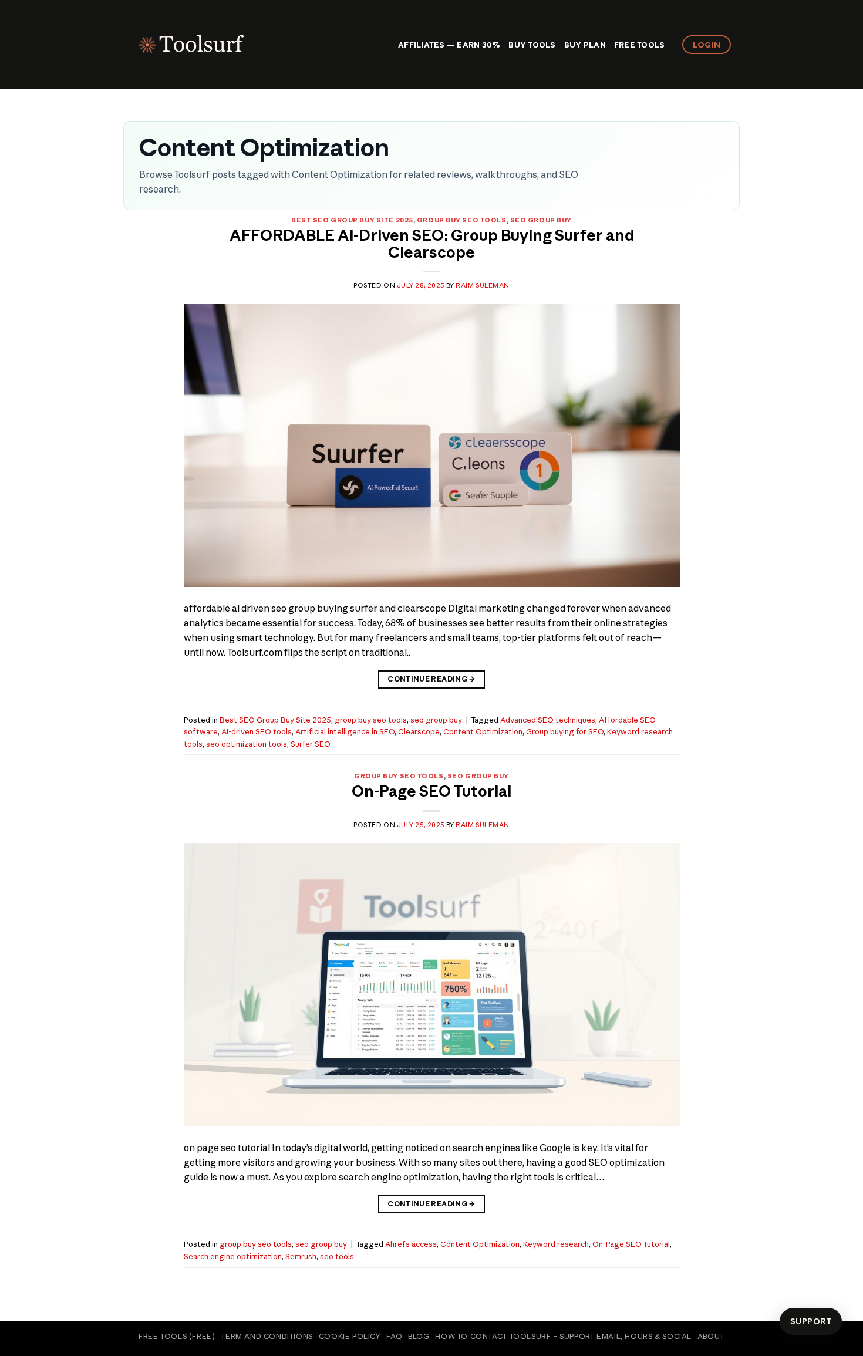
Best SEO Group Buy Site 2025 (352, 220)
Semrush (300, 1256)
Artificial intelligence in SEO (345, 731)
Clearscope (419, 731)
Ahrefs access (411, 1244)
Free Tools (639, 44)
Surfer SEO (311, 743)
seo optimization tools (246, 743)
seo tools (337, 1256)
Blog (418, 1336)
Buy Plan (585, 44)
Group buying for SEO (565, 731)
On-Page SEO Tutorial (431, 791)
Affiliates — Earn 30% (449, 44)
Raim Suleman (483, 285)
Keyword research (556, 1244)
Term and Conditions (267, 1336)
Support (810, 1321)
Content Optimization (482, 731)
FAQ (394, 1336)
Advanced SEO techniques (547, 719)
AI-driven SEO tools (256, 731)
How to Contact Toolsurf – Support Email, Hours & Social (563, 1336)
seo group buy (541, 220)
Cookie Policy (350, 1336)
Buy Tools (531, 44)
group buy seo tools (462, 220)
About (710, 1336)
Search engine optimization (233, 1256)
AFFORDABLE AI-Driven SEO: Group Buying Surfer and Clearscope (432, 244)
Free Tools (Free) (177, 1336)
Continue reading (431, 678)
